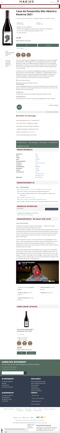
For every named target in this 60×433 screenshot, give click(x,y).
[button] (18, 55)
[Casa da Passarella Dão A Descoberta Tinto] (26, 319)
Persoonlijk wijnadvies (7, 381)
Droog (36, 157)
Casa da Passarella (40, 163)
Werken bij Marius (35, 389)
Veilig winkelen (28, 409)
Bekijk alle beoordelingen (52, 112)
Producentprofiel (53, 142)
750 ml (37, 168)
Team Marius (34, 387)
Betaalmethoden (6, 397)
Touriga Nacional (39, 173)
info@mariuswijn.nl (36, 401)
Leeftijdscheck (20, 410)
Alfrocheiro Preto (39, 175)
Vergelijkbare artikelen (23, 146)
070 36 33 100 (35, 395)
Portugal (37, 159)
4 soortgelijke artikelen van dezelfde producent (44, 18)
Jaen (36, 172)
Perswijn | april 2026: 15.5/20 (27, 197)
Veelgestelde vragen (7, 399)
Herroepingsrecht (37, 410)
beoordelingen (42, 422)
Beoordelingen (43, 142)
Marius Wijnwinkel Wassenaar (38, 383)
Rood (36, 155)
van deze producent (24, 293)
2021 (36, 164)
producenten (47, 292)
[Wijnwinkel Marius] (27, 2)
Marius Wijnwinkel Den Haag (38, 381)
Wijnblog (4, 383)
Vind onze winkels (35, 404)
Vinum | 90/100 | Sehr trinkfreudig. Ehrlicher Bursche (33, 199)
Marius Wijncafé (35, 385)
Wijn (36, 154)
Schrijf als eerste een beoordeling (24, 18)
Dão (36, 161)
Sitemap (40, 409)
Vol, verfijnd (21, 334)
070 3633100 (31, 132)
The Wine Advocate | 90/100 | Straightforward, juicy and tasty (35, 189)
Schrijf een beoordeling (51, 209)
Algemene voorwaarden (49, 409)
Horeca (35, 409)
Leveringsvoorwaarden (7, 395)
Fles (27, 45)
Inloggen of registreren (9, 409)
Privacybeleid (5, 401)
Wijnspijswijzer (5, 385)
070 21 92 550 (35, 398)
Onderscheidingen (33, 142)
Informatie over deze (25, 288)
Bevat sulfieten (39, 177)
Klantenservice (19, 409)
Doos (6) (48, 45)
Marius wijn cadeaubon (7, 387)
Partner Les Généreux (36, 390)
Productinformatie (22, 142)
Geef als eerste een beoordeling (25, 214)
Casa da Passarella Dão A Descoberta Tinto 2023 (25, 330)
